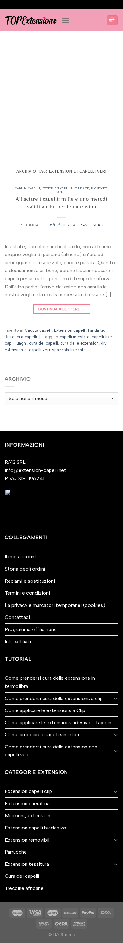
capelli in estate (75, 337)
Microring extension (27, 815)
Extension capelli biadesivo (35, 828)
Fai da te (81, 189)
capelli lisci (102, 337)
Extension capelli (57, 189)
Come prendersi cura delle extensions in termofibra (50, 682)
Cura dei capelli (22, 876)
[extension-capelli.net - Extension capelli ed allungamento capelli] (31, 20)
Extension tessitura (27, 864)
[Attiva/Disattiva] (115, 698)
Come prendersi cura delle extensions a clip (54, 698)
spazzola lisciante (69, 349)
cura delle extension (79, 343)
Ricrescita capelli (21, 337)
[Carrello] (112, 20)
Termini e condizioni (27, 593)
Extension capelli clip (28, 791)
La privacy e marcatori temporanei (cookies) (55, 605)
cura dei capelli (43, 343)
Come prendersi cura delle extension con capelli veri (51, 751)
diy (103, 343)
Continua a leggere (61, 309)
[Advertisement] (61, 96)
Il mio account (21, 557)
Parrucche (16, 852)
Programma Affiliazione (31, 629)
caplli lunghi (16, 343)
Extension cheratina (27, 803)
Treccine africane (24, 888)
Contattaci (17, 617)
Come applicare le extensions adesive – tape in (58, 723)
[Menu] (65, 20)
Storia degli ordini (25, 569)
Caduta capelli (27, 189)
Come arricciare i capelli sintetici (42, 734)
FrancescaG (90, 225)
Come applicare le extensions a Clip (45, 710)
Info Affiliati (18, 642)
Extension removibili (27, 840)
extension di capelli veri (27, 349)
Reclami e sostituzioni (30, 581)
